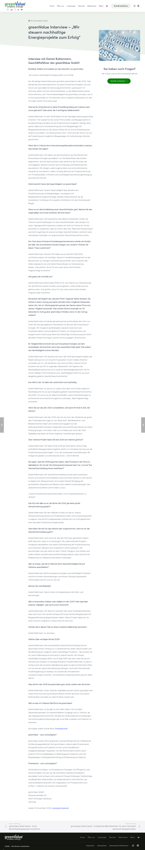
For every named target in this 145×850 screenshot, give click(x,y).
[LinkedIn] (138, 6)
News (132, 837)
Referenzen (123, 837)
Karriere (112, 837)
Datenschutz (101, 846)
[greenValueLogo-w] (14, 837)
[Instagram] (134, 6)
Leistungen (102, 837)
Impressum (90, 846)
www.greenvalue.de (60, 808)
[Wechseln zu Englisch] (107, 6)
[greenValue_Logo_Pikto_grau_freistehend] (15, 6)
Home (82, 837)
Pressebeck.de (61, 729)
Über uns (91, 837)
